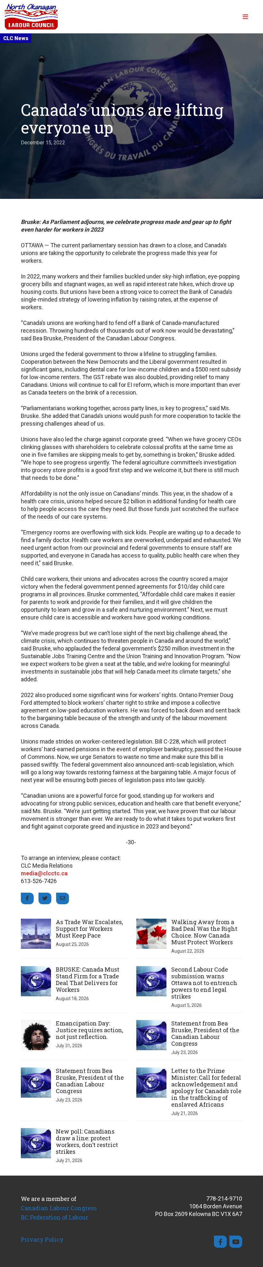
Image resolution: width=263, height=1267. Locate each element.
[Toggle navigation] (247, 17)
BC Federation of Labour (54, 1217)
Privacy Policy (42, 1239)
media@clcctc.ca (44, 873)
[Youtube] (235, 1242)
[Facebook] (220, 1242)
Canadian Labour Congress (59, 1208)
